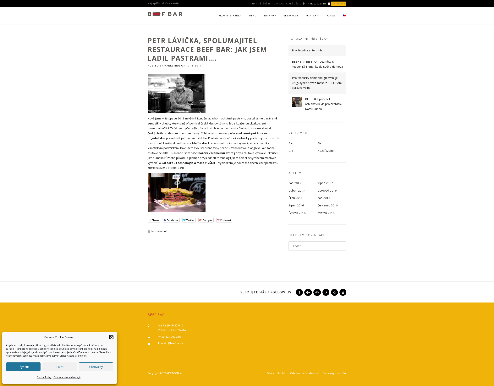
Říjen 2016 (295, 198)
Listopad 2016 (327, 190)
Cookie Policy (44, 377)
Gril (290, 151)
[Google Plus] (308, 292)
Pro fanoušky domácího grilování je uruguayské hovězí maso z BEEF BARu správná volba (317, 82)
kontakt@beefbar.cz (170, 343)
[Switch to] (343, 18)
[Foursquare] (325, 292)
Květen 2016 (326, 213)
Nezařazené (325, 151)
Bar (290, 143)
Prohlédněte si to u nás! (307, 50)
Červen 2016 (297, 213)
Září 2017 (294, 183)
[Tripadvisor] (317, 292)
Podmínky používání (334, 373)
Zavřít (59, 367)
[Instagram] (342, 292)
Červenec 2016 (327, 205)
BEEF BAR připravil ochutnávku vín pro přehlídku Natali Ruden (324, 104)
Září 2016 (323, 198)
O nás (331, 15)
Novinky (270, 15)
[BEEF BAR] (165, 13)
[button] (111, 337)
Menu (253, 15)
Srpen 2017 (325, 183)
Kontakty (313, 15)
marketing (172, 65)
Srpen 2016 (296, 205)
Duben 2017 (296, 190)
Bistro (321, 143)
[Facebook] (299, 292)
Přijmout (23, 367)
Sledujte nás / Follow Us (265, 292)
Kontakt (282, 373)
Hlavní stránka (230, 15)
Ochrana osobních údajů (66, 377)
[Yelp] (334, 292)
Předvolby (96, 367)
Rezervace (338, 3)
